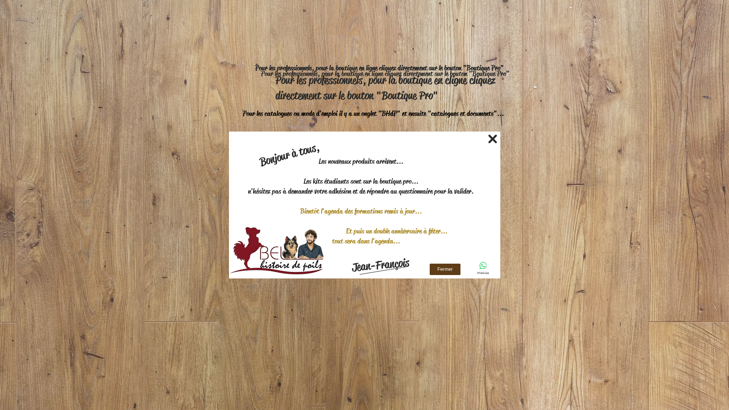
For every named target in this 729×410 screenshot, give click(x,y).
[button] (492, 139)
